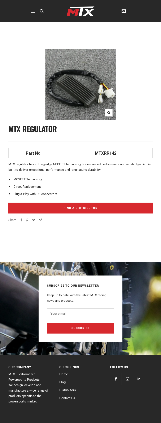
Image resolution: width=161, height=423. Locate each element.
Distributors (67, 390)
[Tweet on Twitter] (33, 220)
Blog (62, 382)
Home (63, 374)
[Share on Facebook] (21, 220)
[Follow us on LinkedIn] (139, 379)
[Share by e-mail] (40, 220)
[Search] (42, 11)
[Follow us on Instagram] (127, 379)
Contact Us (67, 398)
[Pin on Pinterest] (27, 220)
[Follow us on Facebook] (116, 379)
